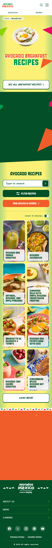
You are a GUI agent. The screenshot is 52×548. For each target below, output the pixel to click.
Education (13, 13)
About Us (8, 501)
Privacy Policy (17, 537)
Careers (8, 517)
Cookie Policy (35, 537)
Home (6, 18)
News (6, 509)
